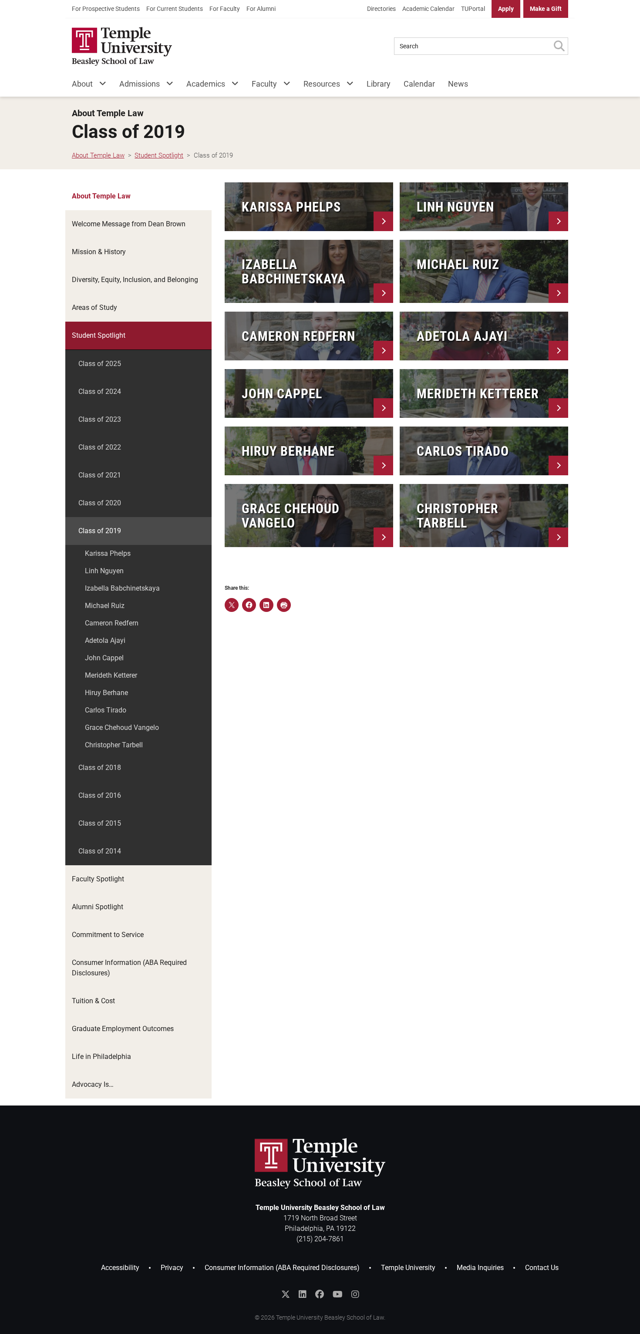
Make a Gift (546, 8)
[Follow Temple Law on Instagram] (355, 1294)
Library (379, 83)
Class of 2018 (99, 767)
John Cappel (104, 658)
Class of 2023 (99, 419)
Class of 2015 (99, 823)
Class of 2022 (99, 447)
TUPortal (473, 8)
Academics (205, 83)
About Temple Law (108, 113)
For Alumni (261, 8)
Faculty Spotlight (98, 879)
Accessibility (120, 1267)
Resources (321, 83)
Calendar (419, 83)
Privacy (172, 1267)
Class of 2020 (99, 503)
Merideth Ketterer (111, 675)
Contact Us (542, 1267)
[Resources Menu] (347, 85)
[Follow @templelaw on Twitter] (285, 1294)
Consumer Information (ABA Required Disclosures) (129, 967)
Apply (506, 8)
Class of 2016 (99, 795)
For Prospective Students (106, 8)
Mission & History (99, 252)
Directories (381, 8)
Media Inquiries (480, 1267)
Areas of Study (94, 307)
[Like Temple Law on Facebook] (319, 1294)
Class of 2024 (99, 391)
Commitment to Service (108, 935)
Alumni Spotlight (97, 907)
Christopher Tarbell (114, 745)
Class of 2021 (99, 475)
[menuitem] (106, 9)
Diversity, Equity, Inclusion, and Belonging (135, 280)
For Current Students (174, 8)
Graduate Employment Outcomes (123, 1029)
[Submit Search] (559, 46)
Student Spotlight (98, 335)
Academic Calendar (428, 8)
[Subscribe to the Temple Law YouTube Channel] (338, 1294)
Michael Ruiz (105, 605)
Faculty (264, 83)
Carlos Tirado (105, 710)
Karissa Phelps (108, 553)
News (458, 83)
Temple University (408, 1267)
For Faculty (224, 8)
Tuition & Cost (93, 1001)
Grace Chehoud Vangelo (122, 727)
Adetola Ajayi (105, 640)
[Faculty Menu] (283, 85)
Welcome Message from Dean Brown (128, 224)
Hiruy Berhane (106, 693)
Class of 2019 (99, 531)
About (82, 83)
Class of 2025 (99, 364)
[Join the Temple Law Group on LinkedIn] (303, 1294)
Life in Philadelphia (101, 1056)
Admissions (139, 83)
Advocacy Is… (93, 1084)
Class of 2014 (99, 851)
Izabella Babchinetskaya (122, 588)
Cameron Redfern (111, 623)
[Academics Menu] (232, 85)
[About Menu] (99, 85)
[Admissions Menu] (166, 85)
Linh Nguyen (104, 571)
